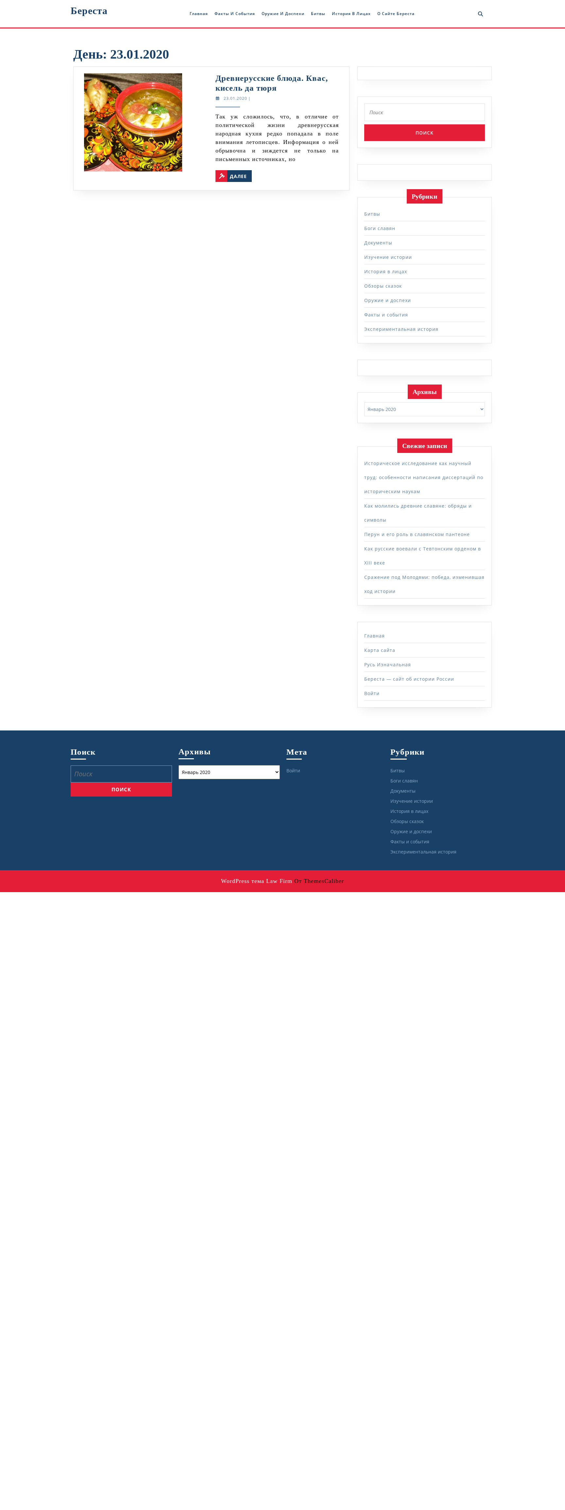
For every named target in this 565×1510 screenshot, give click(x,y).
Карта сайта (379, 650)
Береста (89, 10)
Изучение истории (388, 257)
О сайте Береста (396, 13)
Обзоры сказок (383, 286)
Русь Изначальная (387, 664)
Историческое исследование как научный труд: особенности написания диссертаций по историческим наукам (423, 477)
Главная (199, 13)
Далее (241, 174)
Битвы (318, 13)
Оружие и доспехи (283, 13)
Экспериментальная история (401, 329)
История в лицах (351, 13)
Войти (372, 693)
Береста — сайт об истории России (409, 679)
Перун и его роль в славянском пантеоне (417, 534)
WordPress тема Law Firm (256, 881)
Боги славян (379, 228)
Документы (378, 243)
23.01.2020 (235, 98)
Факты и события (234, 13)
